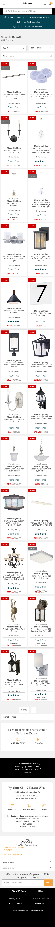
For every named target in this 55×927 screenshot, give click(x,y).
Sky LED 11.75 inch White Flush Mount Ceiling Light (41, 524)
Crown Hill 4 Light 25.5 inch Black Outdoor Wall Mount (41, 418)
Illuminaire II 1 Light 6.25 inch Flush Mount (41, 577)
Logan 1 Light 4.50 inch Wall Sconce (14, 420)
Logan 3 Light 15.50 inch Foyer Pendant (41, 470)
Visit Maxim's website (13, 854)
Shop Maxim (8, 861)
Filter (9, 56)
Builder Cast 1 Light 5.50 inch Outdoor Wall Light (41, 630)
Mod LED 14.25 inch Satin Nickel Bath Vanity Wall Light (14, 259)
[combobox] (27, 11)
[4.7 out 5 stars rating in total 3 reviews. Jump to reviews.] (14, 588)
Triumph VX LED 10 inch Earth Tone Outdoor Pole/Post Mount (14, 523)
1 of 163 (24, 710)
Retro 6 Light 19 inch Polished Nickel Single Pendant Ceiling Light (41, 205)
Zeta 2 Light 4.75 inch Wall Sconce (14, 630)
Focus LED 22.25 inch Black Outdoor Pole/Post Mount (13, 365)
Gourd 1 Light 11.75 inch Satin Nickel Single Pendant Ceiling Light (41, 150)
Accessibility (40, 903)
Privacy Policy (14, 899)
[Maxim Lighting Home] (27, 4)
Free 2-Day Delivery (14, 103)
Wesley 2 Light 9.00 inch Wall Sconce (14, 151)
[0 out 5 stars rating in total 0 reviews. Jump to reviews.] (14, 107)
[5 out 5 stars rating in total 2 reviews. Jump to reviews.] (14, 321)
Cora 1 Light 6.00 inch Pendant (14, 204)
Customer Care (9, 867)
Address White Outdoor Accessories (41, 314)
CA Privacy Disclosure (40, 899)
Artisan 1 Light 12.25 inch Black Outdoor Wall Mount (41, 366)
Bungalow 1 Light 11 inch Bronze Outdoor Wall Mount (41, 259)
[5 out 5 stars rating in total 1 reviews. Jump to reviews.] (14, 695)
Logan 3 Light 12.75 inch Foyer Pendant (14, 470)
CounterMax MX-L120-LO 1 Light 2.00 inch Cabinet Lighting (14, 96)
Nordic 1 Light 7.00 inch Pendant (14, 312)
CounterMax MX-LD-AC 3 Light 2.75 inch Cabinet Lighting (41, 96)
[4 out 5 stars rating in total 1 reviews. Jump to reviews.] (41, 161)
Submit (48, 882)
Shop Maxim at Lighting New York (14, 849)
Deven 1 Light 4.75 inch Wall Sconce (41, 684)
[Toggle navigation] (4, 4)
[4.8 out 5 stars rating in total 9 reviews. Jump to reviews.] (41, 269)
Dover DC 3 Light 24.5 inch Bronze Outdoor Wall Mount (14, 684)
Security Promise (14, 903)
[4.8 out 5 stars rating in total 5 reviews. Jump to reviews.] (41, 534)
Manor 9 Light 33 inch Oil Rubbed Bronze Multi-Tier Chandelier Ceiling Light (14, 577)
